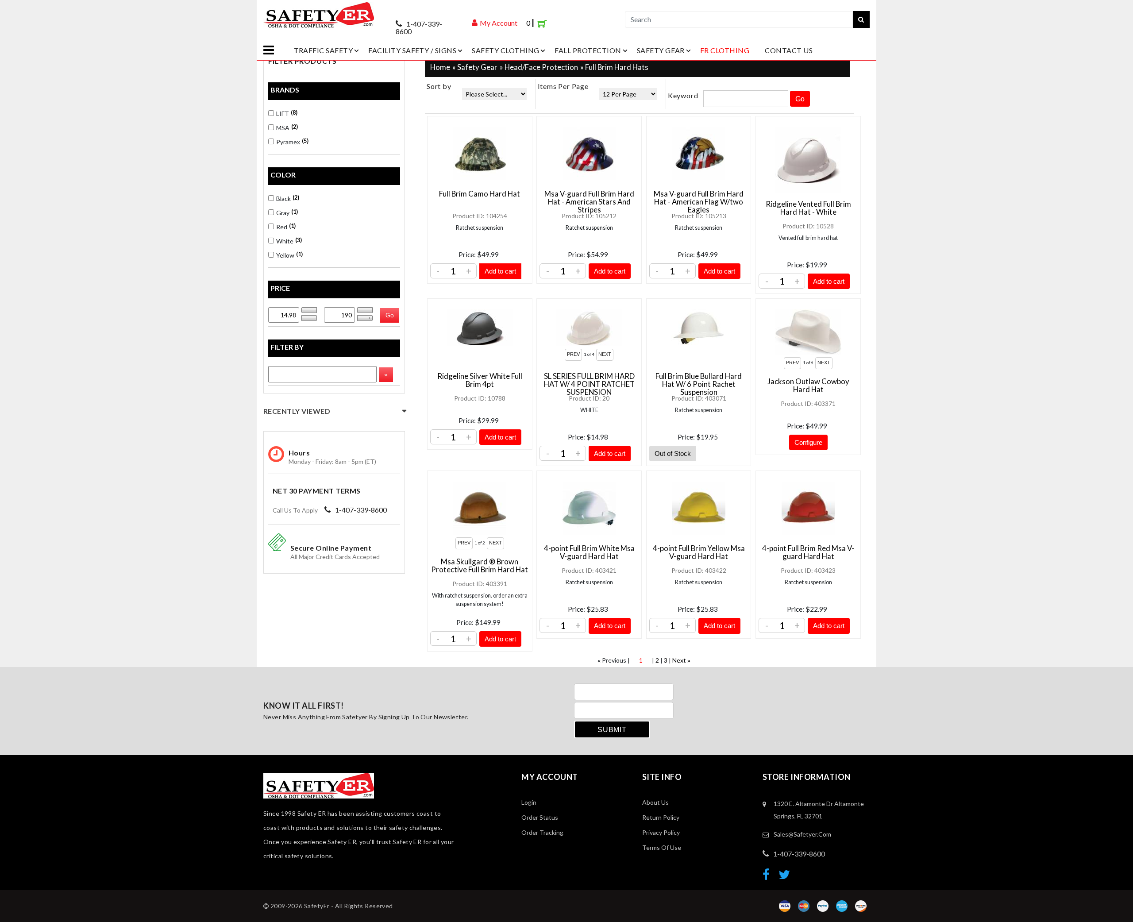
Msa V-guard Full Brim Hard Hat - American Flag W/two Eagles (699, 201)
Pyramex (291, 142)
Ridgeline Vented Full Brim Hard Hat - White (808, 207)
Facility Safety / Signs (412, 50)
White (288, 241)
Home (440, 67)
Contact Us (789, 50)
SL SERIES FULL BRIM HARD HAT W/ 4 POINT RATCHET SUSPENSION (589, 384)
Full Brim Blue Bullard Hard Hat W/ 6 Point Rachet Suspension (698, 384)
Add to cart (500, 271)
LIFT (286, 113)
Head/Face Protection (541, 67)
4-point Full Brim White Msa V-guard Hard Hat (589, 552)
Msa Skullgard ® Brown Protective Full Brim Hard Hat (479, 565)
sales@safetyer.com (802, 834)
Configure (808, 442)
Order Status (539, 817)
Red (285, 227)
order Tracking (542, 832)
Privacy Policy (661, 832)
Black (287, 198)
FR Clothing (724, 50)
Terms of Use (661, 847)
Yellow (289, 255)
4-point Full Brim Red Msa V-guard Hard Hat (808, 552)
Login (528, 802)
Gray (286, 212)
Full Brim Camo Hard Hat (479, 193)
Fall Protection (588, 50)
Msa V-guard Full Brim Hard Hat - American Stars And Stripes (589, 201)
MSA (286, 127)
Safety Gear (661, 50)
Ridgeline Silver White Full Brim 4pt (479, 380)
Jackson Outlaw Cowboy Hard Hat (808, 385)
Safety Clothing (505, 50)
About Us (655, 802)
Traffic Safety (323, 50)
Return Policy (660, 817)
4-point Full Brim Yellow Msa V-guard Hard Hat (699, 552)
